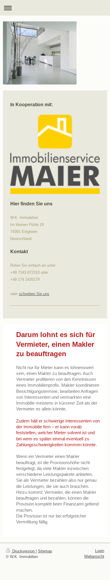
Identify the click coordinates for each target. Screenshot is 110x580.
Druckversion (23, 551)
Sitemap (45, 551)
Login (99, 551)
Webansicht (94, 556)
